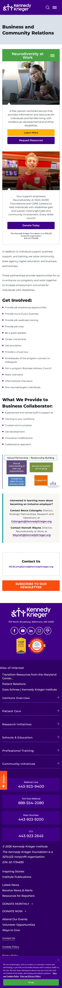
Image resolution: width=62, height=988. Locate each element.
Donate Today (31, 225)
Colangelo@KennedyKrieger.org (31, 521)
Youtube (22, 631)
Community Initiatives (18, 764)
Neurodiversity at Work (27, 55)
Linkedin (31, 631)
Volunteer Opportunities (18, 924)
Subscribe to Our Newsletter (31, 585)
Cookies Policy (10, 946)
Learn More (31, 132)
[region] (31, 972)
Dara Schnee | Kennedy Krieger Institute (29, 689)
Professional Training (18, 750)
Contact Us (8, 938)
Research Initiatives (16, 724)
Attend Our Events (14, 919)
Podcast (47, 631)
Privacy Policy (10, 955)
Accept (31, 982)
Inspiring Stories (13, 871)
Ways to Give (11, 930)
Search (48, 7)
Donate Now (12, 911)
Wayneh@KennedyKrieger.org (31, 535)
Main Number (31, 818)
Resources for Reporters (18, 896)
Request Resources (31, 140)
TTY (31, 834)
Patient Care (11, 711)
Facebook (14, 631)
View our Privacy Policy (30, 976)
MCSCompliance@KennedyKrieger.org (31, 566)
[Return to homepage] (22, 7)
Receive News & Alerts (17, 890)
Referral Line (31, 785)
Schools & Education (17, 737)
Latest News (10, 885)
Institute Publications (16, 877)
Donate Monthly (15, 904)
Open (55, 8)
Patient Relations (14, 684)
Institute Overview (16, 698)
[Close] (58, 960)
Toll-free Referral (31, 801)
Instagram (39, 631)
